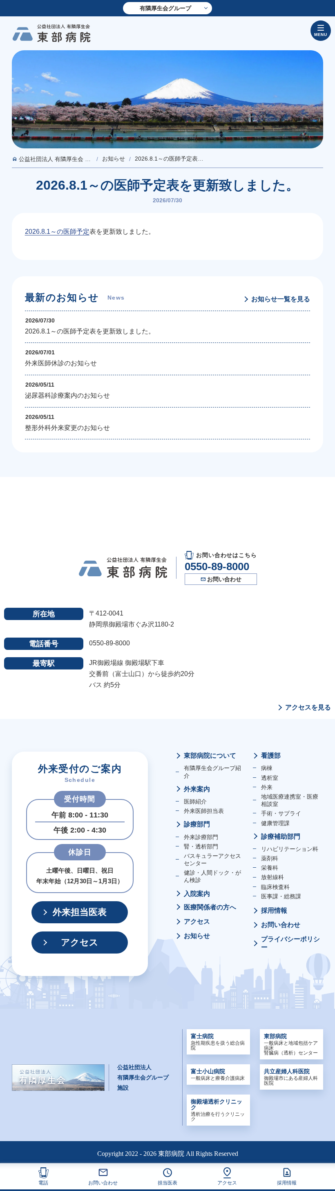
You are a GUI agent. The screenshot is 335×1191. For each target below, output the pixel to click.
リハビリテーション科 (289, 849)
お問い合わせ (103, 1182)
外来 (266, 787)
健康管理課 (275, 823)
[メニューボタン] (320, 30)
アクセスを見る (308, 707)
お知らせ (197, 935)
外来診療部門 (201, 837)
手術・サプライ (281, 813)
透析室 (269, 778)
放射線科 (272, 877)
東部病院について (210, 755)
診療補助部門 (280, 836)
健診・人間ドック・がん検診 (212, 876)
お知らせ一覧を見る (280, 299)
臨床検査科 (275, 887)
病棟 (266, 768)
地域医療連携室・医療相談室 (289, 800)
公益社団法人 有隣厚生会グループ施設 (143, 1077)
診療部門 (197, 824)
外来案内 (197, 789)
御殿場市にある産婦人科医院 (291, 1077)
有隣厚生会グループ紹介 (212, 772)
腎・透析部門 (201, 846)
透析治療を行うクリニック (218, 1110)
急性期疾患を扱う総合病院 (218, 1042)
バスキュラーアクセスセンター (212, 859)
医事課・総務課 (281, 896)
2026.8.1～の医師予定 (57, 231)
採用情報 (287, 1182)
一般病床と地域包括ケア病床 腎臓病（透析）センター (291, 1044)
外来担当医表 (80, 912)
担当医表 (167, 1182)
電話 (43, 1182)
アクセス (227, 1182)
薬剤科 (269, 858)
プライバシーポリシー (290, 943)
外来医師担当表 (204, 811)
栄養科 (269, 867)
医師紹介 (195, 801)
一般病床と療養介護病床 (218, 1074)
